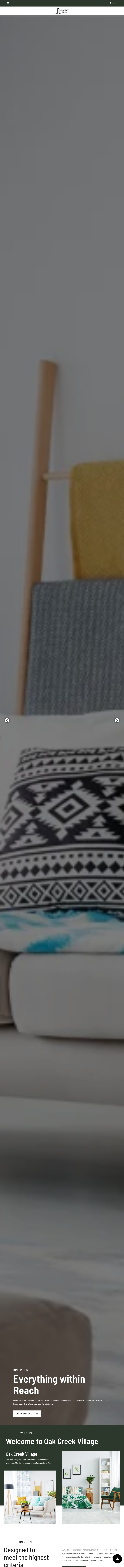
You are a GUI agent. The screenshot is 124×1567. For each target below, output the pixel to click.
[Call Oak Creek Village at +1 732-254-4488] (115, 3)
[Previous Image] (7, 720)
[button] (111, 3)
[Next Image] (117, 720)
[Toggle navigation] (8, 3)
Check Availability (25, 1413)
